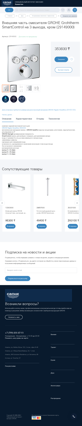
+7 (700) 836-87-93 (14, 333)
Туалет (53, 347)
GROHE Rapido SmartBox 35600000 (14, 128)
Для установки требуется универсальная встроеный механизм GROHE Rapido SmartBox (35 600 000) (39, 110)
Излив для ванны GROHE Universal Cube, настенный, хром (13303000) (16, 213)
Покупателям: (10, 366)
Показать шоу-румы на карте (16, 338)
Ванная (53, 334)
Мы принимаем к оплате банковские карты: (45, 415)
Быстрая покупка (63, 70)
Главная (10, 15)
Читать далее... (7, 115)
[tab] (7, 119)
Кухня (53, 360)
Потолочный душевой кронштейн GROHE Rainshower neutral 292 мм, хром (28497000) (47, 213)
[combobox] (37, 10)
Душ (22, 15)
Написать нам (13, 317)
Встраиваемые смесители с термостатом (43, 15)
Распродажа (55, 398)
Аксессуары (55, 386)
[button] (13, 88)
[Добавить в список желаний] (71, 57)
